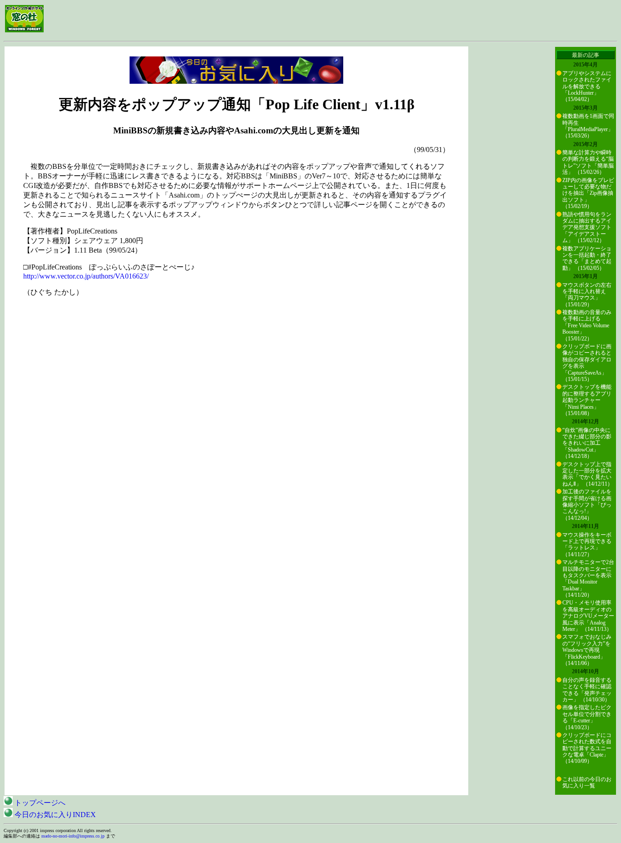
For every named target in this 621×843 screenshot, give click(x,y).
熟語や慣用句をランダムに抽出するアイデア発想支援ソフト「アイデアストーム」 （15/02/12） (586, 227)
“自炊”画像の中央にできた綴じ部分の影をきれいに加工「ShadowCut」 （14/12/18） (586, 443)
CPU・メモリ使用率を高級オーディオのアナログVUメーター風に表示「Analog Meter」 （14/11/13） (588, 615)
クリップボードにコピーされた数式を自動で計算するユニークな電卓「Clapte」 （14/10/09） (586, 748)
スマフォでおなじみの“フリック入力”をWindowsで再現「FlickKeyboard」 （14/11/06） (586, 650)
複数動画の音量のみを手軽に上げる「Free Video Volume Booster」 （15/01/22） (586, 325)
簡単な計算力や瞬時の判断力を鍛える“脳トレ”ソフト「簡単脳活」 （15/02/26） (588, 162)
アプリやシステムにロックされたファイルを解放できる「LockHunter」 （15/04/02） (586, 86)
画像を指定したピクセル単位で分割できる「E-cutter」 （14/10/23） (586, 717)
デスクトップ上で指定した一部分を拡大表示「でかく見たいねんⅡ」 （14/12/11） (587, 474)
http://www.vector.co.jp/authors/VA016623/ (86, 276)
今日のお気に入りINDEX (54, 814)
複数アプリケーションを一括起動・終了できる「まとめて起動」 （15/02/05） (586, 258)
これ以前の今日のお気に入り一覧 (586, 782)
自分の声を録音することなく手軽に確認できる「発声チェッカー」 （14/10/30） (586, 690)
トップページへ (39, 803)
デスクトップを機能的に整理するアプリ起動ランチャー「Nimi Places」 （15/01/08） (586, 400)
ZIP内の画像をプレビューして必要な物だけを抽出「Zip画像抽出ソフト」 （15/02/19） (588, 193)
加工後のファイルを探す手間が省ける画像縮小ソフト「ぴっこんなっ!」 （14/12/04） (586, 504)
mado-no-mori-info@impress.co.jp (73, 835)
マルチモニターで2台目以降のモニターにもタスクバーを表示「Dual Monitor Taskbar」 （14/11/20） (588, 578)
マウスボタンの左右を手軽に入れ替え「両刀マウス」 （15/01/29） (586, 295)
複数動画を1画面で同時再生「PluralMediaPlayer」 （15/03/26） (588, 126)
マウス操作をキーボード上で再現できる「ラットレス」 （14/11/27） (586, 545)
